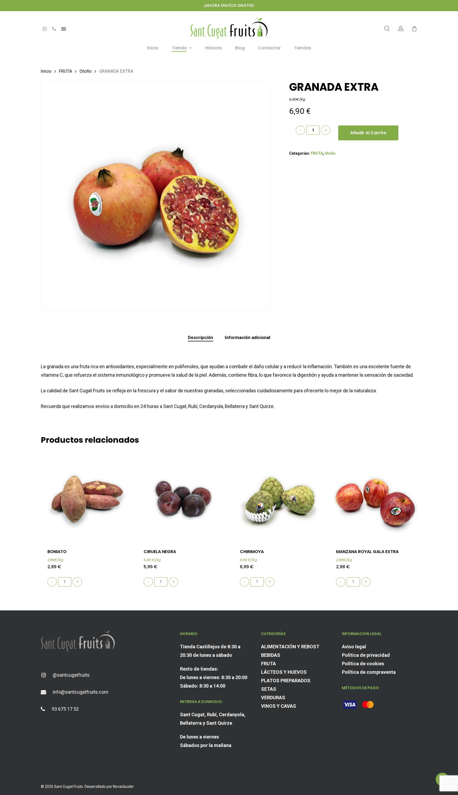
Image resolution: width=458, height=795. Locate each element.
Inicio (46, 71)
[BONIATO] (86, 496)
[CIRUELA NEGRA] (182, 496)
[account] (401, 28)
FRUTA (65, 71)
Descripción (200, 337)
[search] (387, 28)
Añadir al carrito (368, 133)
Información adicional (247, 337)
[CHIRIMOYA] (278, 496)
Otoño (86, 71)
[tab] (200, 337)
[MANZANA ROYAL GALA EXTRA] (375, 496)
